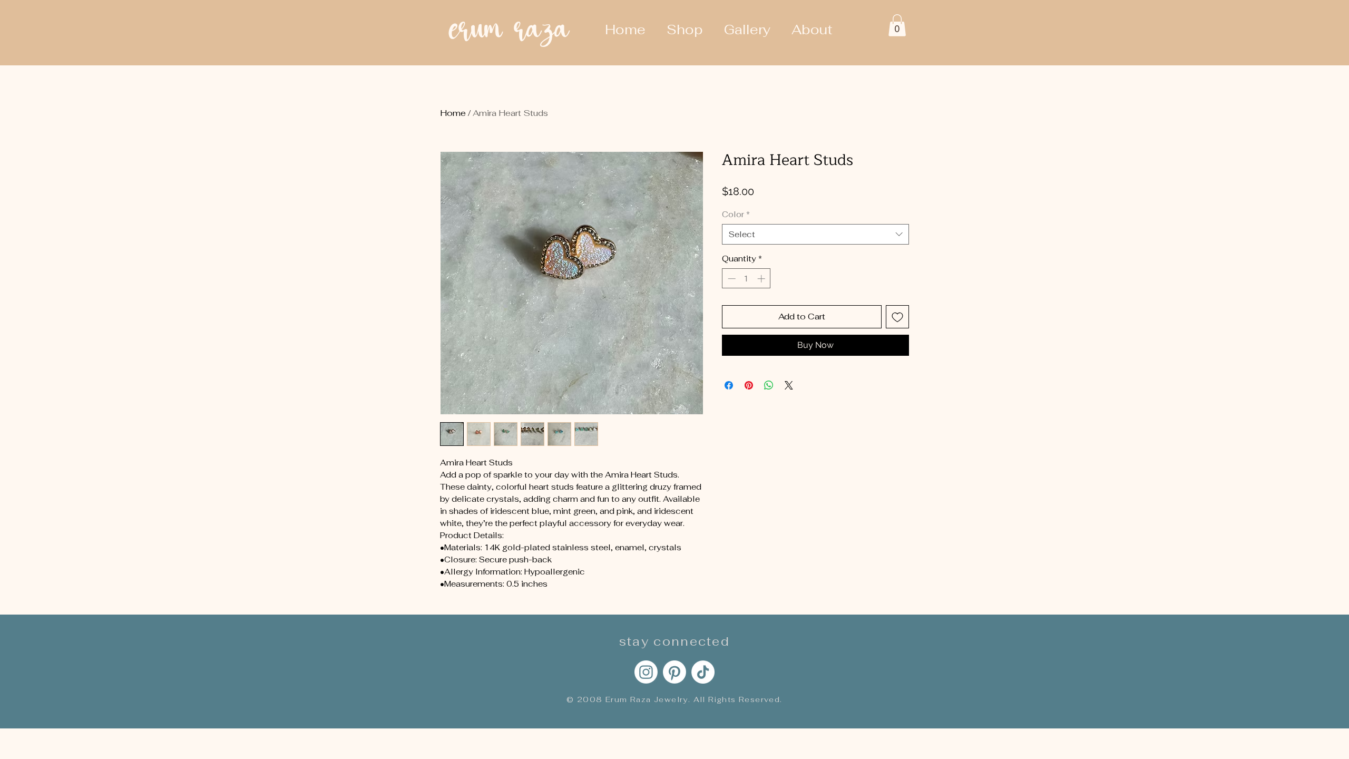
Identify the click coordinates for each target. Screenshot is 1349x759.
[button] (897, 25)
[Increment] (762, 278)
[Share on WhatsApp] (769, 385)
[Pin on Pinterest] (748, 385)
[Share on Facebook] (728, 385)
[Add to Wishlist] (897, 316)
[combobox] (815, 234)
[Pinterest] (674, 672)
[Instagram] (646, 672)
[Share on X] (789, 385)
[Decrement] (731, 278)
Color (736, 214)
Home (453, 113)
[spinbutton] (746, 278)
